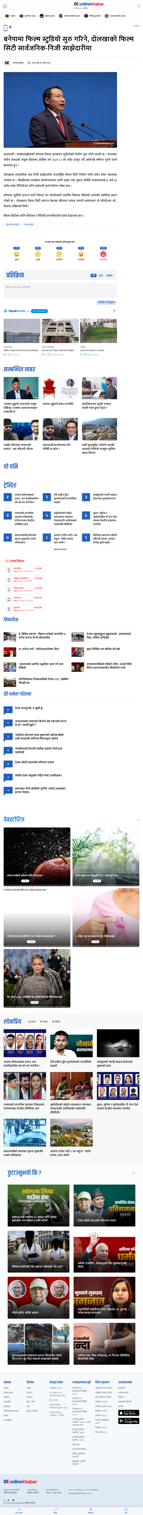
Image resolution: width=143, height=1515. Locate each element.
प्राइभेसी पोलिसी (124, 1401)
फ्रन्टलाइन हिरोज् (79, 1449)
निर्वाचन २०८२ (101, 1415)
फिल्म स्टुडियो (29, 224)
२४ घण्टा (32, 1022)
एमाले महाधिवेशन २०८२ (102, 1422)
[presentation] (109, 311)
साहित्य (6, 1397)
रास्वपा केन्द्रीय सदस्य (117, 16)
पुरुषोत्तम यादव (30, 16)
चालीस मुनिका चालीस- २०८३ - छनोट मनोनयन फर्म (81, 1422)
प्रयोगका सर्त (123, 1392)
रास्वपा (12, 16)
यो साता (43, 1022)
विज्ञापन (121, 1397)
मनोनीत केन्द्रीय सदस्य (72, 16)
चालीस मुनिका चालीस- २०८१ (78, 1439)
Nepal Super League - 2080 (56, 1414)
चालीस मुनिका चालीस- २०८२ (78, 1431)
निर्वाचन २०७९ (101, 1411)
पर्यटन (29, 1392)
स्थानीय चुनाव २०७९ (103, 1406)
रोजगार (30, 1397)
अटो (28, 1406)
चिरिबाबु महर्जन (95, 16)
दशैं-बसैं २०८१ (101, 1432)
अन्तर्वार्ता (7, 1401)
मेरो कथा (75, 1444)
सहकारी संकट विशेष (103, 1388)
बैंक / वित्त (31, 1401)
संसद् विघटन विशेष (103, 1397)
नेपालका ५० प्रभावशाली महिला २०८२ (79, 1391)
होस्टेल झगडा (50, 16)
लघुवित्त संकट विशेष (103, 1392)
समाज (6, 1388)
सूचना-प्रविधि (32, 1411)
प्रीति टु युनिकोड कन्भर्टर (78, 1455)
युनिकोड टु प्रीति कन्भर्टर (78, 1463)
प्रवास (6, 1415)
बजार (29, 1388)
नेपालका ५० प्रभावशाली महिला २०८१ (79, 1401)
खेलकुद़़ (7, 1406)
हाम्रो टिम (121, 1388)
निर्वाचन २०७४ (101, 1401)
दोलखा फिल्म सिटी (12, 224)
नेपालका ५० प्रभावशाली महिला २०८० (79, 1412)
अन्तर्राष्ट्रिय (8, 1420)
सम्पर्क (120, 1406)
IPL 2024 (53, 1400)
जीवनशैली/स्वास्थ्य (11, 1411)
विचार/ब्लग (8, 1392)
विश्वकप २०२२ (101, 1427)
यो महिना (56, 1022)
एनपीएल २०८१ (55, 1388)
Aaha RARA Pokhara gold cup (58, 1406)
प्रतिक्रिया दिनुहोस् (106, 302)
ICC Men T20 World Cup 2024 (57, 1394)
